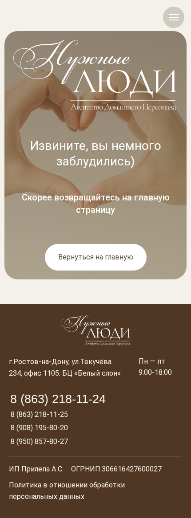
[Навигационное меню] (174, 17)
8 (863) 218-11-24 (58, 399)
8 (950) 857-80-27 (39, 441)
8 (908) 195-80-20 (39, 428)
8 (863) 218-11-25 (39, 414)
